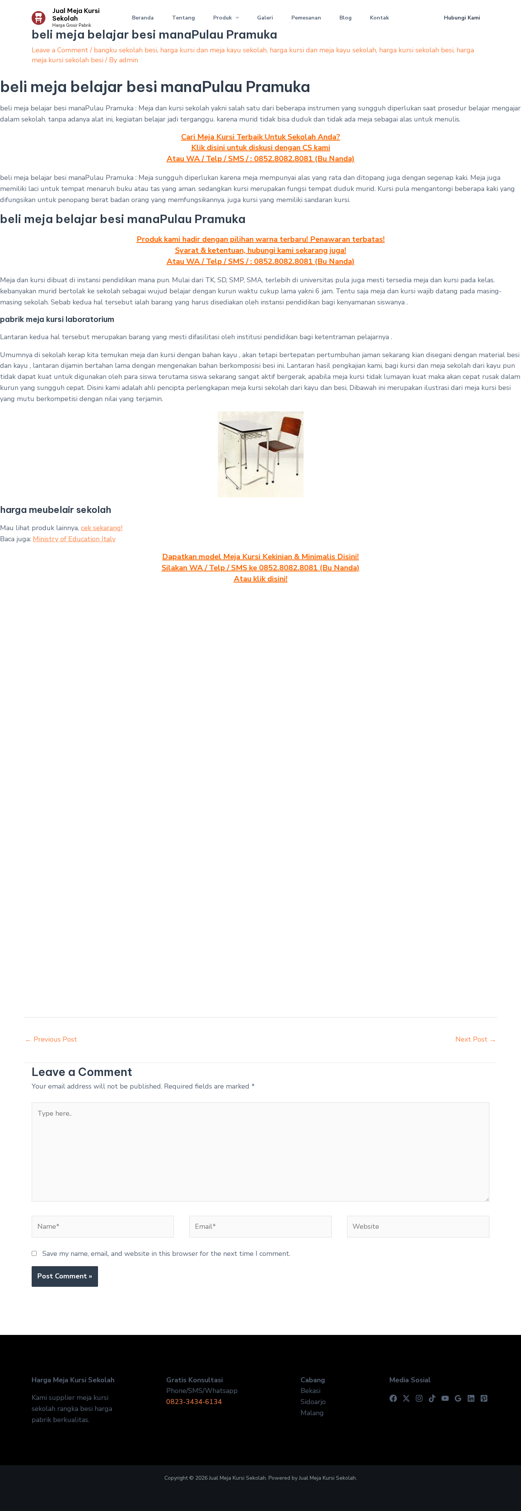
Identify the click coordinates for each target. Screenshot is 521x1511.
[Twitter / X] (406, 1398)
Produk (222, 17)
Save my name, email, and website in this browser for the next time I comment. (166, 1253)
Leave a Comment (60, 50)
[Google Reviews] (458, 1398)
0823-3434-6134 (194, 1401)
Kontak (379, 17)
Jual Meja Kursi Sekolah (76, 14)
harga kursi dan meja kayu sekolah (213, 50)
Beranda (143, 17)
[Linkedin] (471, 1398)
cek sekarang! (101, 527)
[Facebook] (393, 1398)
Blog (345, 17)
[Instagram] (419, 1398)
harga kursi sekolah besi (416, 50)
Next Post (475, 1039)
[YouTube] (445, 1398)
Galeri (265, 17)
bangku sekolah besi (125, 50)
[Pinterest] (484, 1398)
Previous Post (51, 1039)
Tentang (183, 17)
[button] (235, 18)
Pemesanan (306, 17)
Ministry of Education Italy (74, 539)
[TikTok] (432, 1398)
